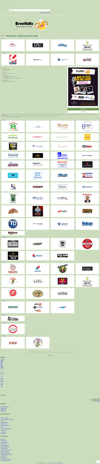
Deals (1, 362)
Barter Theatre (3, 439)
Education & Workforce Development (7, 419)
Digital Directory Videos (60, 15)
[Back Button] (1, 33)
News (1, 366)
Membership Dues (4, 409)
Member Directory (4, 408)
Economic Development (5, 442)
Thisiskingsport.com (4, 455)
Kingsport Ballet (3, 443)
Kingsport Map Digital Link (43, 15)
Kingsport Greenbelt (4, 448)
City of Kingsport (3, 440)
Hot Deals (49, 15)
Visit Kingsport (3, 433)
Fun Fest (2, 420)
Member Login (41, 12)
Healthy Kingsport (4, 423)
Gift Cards (54, 15)
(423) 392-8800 (47, 12)
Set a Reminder (83, 109)
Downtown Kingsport (4, 417)
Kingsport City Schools (4, 445)
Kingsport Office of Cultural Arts (6, 449)
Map (1, 364)
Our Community (28, 15)
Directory (2, 360)
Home (2, 15)
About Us (5, 15)
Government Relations (4, 422)
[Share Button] (40, 36)
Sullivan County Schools (5, 451)
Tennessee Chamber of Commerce (6, 454)
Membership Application (5, 406)
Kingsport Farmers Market (5, 446)
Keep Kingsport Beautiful (5, 425)
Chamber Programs (11, 15)
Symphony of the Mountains (5, 452)
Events (33, 15)
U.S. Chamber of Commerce (5, 460)
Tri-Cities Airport (3, 457)
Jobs (36, 15)
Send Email (5, 82)
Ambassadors (23, 15)
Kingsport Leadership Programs (6, 428)
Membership (17, 15)
